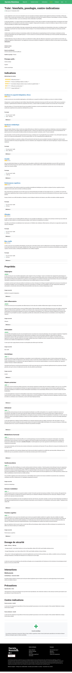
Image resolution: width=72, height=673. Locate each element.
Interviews (31, 655)
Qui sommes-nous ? (54, 649)
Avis (62, 2)
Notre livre (52, 652)
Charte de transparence (55, 654)
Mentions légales (11, 666)
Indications (44, 2)
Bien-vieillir (8, 241)
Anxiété (6, 159)
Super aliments (32, 649)
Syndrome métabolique (11, 125)
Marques (31, 652)
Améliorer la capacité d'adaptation (15, 95)
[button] (66, 2)
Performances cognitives (12, 183)
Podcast (57, 2)
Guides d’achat (34, 2)
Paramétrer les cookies (48, 666)
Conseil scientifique (36, 631)
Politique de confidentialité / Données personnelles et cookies (29, 666)
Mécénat (52, 651)
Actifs (51, 2)
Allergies (7, 214)
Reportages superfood (33, 654)
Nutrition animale (32, 651)
